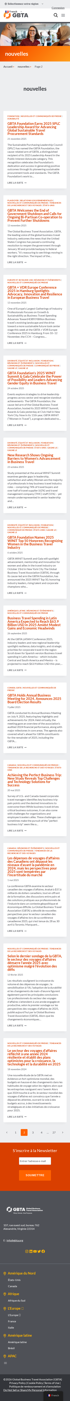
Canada (11, 765)
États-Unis (49, 205)
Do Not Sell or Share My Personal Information (30, 1390)
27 (54, 1132)
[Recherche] (56, 15)
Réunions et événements (47, 280)
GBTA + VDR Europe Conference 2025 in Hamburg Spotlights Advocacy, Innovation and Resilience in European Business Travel (34, 292)
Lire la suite (17, 182)
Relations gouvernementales (36, 200)
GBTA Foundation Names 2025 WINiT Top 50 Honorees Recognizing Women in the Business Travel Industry (35, 542)
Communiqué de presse (47, 365)
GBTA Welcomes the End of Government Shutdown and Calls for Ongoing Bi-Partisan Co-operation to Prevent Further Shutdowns (34, 215)
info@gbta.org (15, 1240)
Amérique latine (16, 611)
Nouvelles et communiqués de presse (41, 116)
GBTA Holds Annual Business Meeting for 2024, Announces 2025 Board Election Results (34, 698)
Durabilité (13, 119)
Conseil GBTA (14, 688)
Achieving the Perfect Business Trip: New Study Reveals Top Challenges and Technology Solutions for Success (34, 780)
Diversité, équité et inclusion (23, 361)
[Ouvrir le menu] (63, 15)
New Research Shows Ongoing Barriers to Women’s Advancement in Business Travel (33, 458)
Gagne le (12, 368)
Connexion (58, 7)
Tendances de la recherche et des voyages (34, 204)
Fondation (13, 116)
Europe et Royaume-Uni (20, 280)
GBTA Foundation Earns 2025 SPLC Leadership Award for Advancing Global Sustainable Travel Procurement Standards (33, 128)
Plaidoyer (13, 200)
